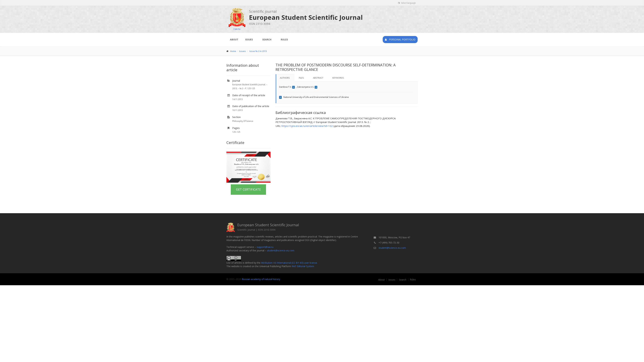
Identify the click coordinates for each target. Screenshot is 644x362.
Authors (285, 77)
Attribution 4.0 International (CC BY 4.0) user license (289, 262)
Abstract (318, 77)
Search (266, 39)
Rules (284, 39)
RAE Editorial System (303, 266)
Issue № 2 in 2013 (258, 51)
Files (301, 77)
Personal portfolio (401, 39)
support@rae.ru (265, 247)
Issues (249, 39)
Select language (408, 3)
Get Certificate (248, 189)
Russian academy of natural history (261, 279)
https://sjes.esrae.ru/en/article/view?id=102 (307, 126)
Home (233, 51)
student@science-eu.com (280, 250)
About (234, 39)
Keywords (338, 77)
